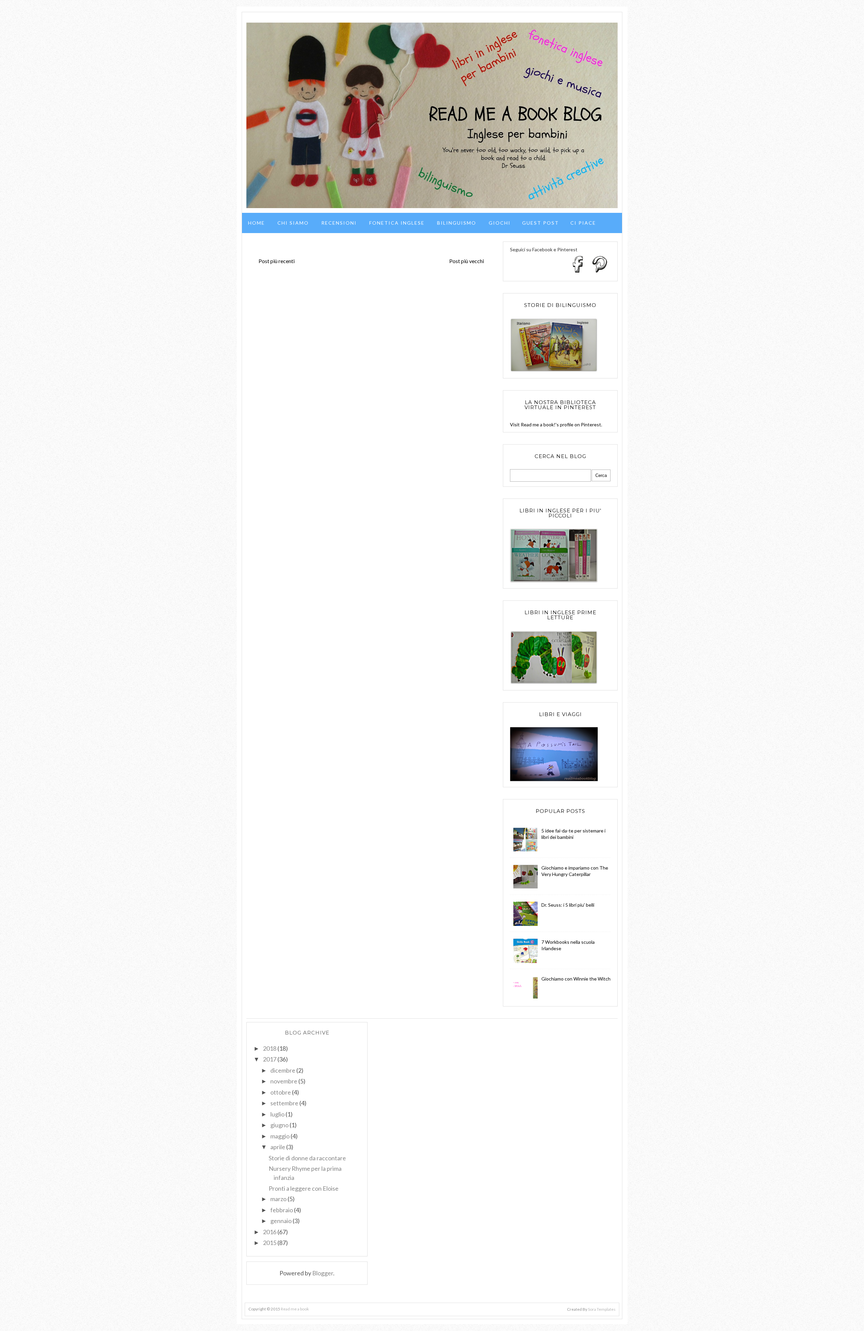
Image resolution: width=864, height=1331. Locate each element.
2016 (269, 1232)
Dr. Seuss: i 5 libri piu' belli (567, 905)
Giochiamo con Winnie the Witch (576, 979)
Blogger (322, 1273)
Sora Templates (602, 1309)
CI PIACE (583, 223)
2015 (269, 1242)
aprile (277, 1147)
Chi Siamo (293, 223)
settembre (284, 1103)
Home (256, 223)
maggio (280, 1136)
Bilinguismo (456, 223)
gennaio (281, 1220)
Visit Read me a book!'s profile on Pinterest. (556, 424)
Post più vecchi (466, 261)
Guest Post (540, 223)
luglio (277, 1114)
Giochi (500, 223)
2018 (269, 1048)
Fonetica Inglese (397, 223)
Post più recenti (277, 261)
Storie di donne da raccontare (307, 1158)
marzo (278, 1198)
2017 (269, 1059)
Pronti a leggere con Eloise (304, 1188)
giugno (279, 1125)
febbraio (281, 1210)
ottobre (280, 1092)
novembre (283, 1081)
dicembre (282, 1070)
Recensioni (339, 223)
